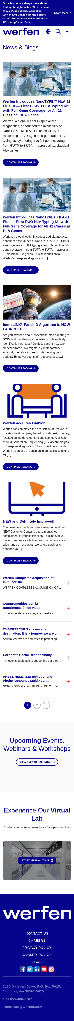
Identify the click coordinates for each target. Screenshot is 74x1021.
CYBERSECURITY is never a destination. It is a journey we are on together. (31, 633)
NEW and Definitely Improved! (28, 521)
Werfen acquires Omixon (24, 423)
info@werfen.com (27, 1007)
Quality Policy (37, 954)
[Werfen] (21, 31)
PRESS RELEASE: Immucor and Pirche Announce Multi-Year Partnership (27, 681)
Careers (37, 940)
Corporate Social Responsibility (27, 655)
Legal (37, 961)
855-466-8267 (21, 999)
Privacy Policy (37, 947)
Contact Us (37, 933)
